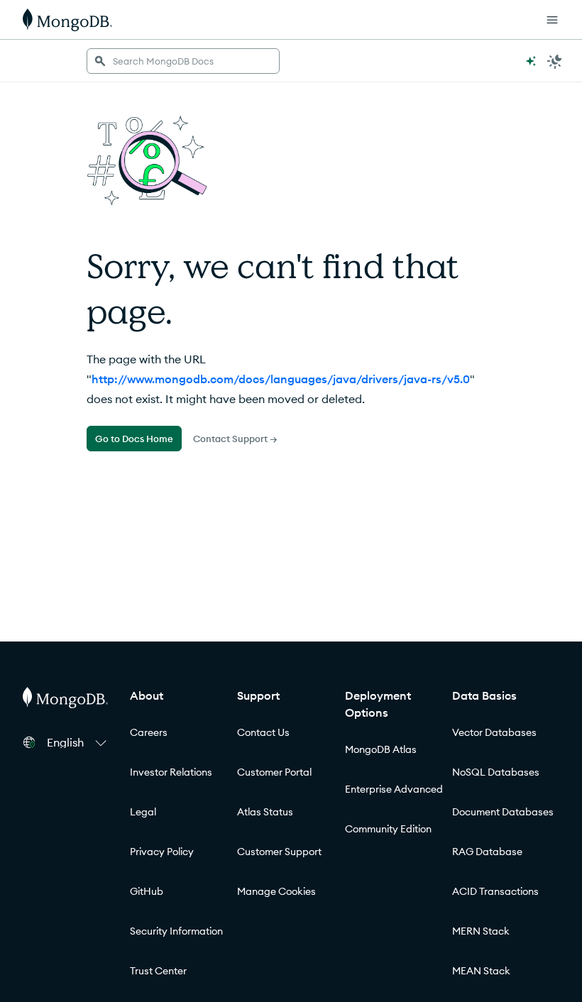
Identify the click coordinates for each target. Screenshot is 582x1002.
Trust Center (158, 970)
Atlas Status (265, 811)
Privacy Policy (162, 851)
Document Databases (503, 811)
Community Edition (388, 828)
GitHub (146, 891)
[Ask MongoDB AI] (531, 61)
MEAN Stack (481, 970)
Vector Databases (494, 732)
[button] (78, 742)
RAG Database (487, 851)
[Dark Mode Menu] (555, 61)
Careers (149, 732)
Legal (143, 811)
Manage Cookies (276, 891)
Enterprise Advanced (394, 789)
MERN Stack (481, 931)
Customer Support (279, 851)
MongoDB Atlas (381, 749)
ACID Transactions (495, 891)
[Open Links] (552, 20)
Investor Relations (171, 772)
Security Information (176, 931)
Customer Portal (274, 772)
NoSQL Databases (495, 772)
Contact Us (263, 732)
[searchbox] (183, 61)
